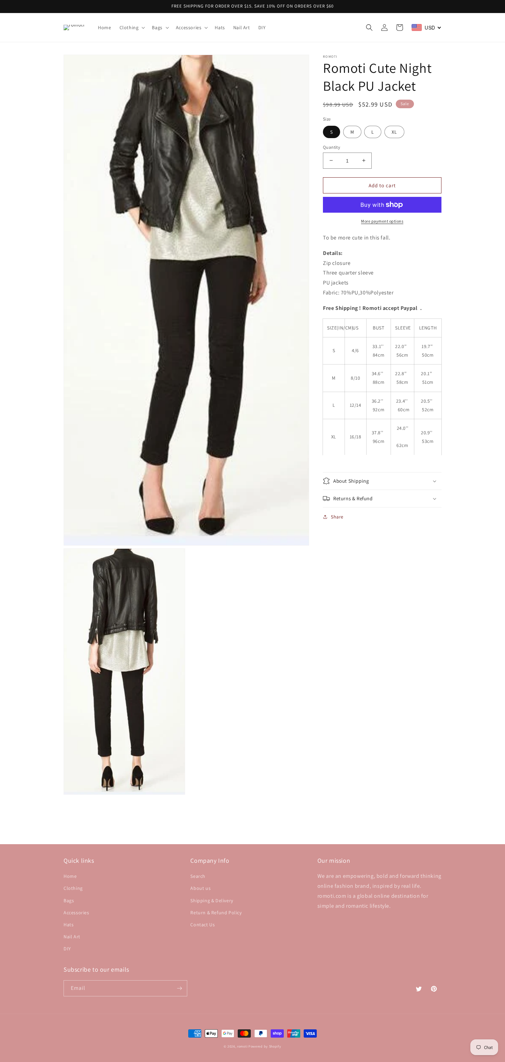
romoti (242, 1046)
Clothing (73, 888)
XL (394, 131)
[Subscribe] (179, 988)
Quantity (331, 147)
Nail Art (72, 937)
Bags (69, 900)
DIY (67, 949)
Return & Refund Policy (216, 912)
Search (197, 876)
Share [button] (337, 517)
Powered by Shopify (264, 1046)
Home (70, 876)
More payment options (382, 221)
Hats (69, 924)
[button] (131, 27)
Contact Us (202, 924)
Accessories (76, 912)
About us (200, 888)
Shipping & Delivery (211, 900)
